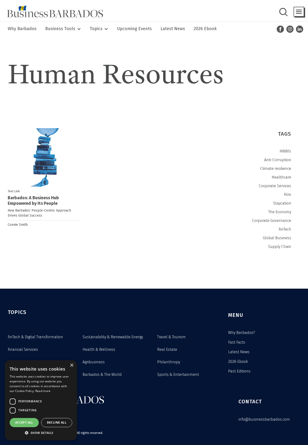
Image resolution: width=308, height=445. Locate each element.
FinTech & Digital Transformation (35, 337)
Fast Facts (236, 342)
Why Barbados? (241, 332)
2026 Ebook (205, 28)
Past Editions (239, 371)
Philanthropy (168, 362)
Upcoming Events (134, 28)
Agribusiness (94, 362)
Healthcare (281, 177)
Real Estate (167, 349)
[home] (53, 11)
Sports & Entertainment (178, 374)
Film (287, 194)
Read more (43, 391)
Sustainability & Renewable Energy (113, 337)
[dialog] (41, 400)
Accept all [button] (24, 422)
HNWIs (285, 151)
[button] (299, 12)
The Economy (279, 212)
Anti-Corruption (277, 160)
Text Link (14, 191)
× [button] (71, 365)
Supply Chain (279, 246)
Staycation (282, 203)
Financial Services (23, 349)
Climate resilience (275, 168)
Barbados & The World (102, 374)
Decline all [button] (56, 422)
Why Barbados (22, 28)
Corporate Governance (271, 220)
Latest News (172, 28)
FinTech (285, 229)
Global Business (277, 238)
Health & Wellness (99, 349)
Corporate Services (275, 186)
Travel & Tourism (171, 337)
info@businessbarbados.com (264, 419)
